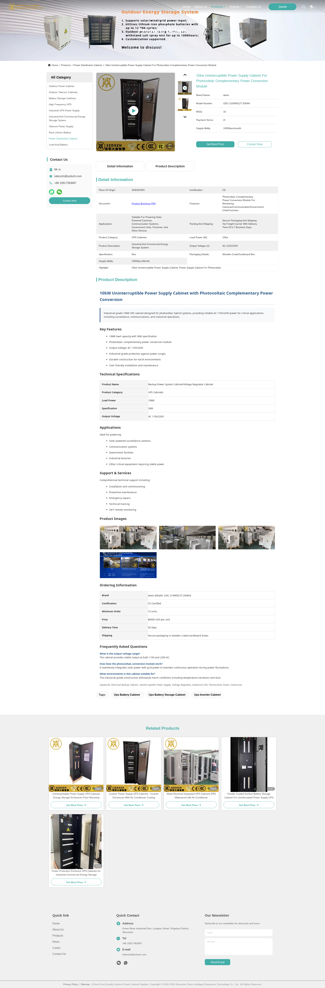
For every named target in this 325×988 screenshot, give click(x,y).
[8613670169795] (125, 963)
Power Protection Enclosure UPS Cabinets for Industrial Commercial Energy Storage (76, 873)
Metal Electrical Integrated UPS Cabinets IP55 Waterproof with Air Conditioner (191, 795)
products (217, 6)
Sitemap (85, 984)
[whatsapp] (52, 192)
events (234, 6)
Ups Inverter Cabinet (207, 694)
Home (186, 6)
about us (200, 6)
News (55, 941)
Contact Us (59, 953)
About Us (58, 929)
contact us (253, 6)
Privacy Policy (70, 984)
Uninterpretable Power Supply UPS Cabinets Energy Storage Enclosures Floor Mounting (76, 795)
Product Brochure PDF (144, 203)
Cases (56, 947)
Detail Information (120, 166)
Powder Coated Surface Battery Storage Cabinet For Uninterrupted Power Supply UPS (248, 795)
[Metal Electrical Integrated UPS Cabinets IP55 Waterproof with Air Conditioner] (191, 764)
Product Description (170, 166)
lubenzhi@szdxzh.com (68, 176)
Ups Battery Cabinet (127, 694)
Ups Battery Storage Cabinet (167, 694)
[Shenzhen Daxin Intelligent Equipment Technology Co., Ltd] (25, 7)
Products (66, 65)
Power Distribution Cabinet (88, 65)
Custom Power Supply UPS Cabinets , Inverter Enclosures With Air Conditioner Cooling (134, 795)
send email (218, 962)
